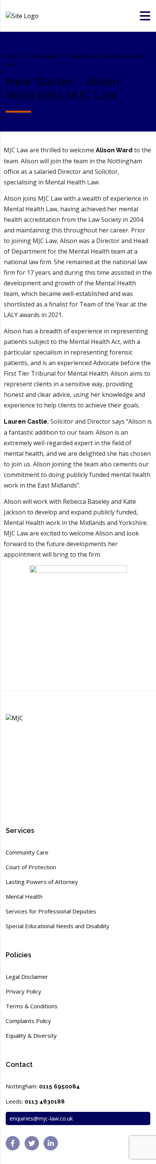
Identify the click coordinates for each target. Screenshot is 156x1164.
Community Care (27, 852)
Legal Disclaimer (27, 976)
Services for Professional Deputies (51, 911)
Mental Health (24, 896)
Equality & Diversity (31, 1035)
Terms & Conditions (32, 1006)
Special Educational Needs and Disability (57, 926)
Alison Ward (115, 150)
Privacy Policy (23, 991)
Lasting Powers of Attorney (42, 881)
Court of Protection (31, 867)
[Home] (22, 15)
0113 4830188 (45, 1101)
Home (12, 56)
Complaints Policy (28, 1021)
